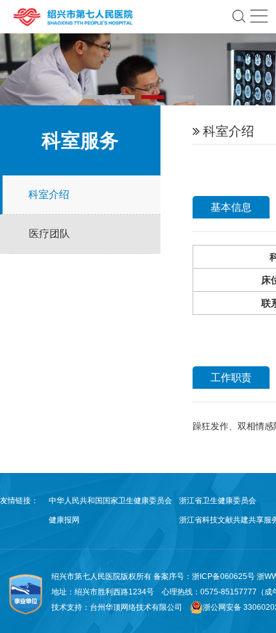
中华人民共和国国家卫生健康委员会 (110, 500)
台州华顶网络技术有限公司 (136, 607)
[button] (93, 97)
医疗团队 (49, 233)
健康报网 (64, 519)
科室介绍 (48, 194)
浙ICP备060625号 (224, 576)
